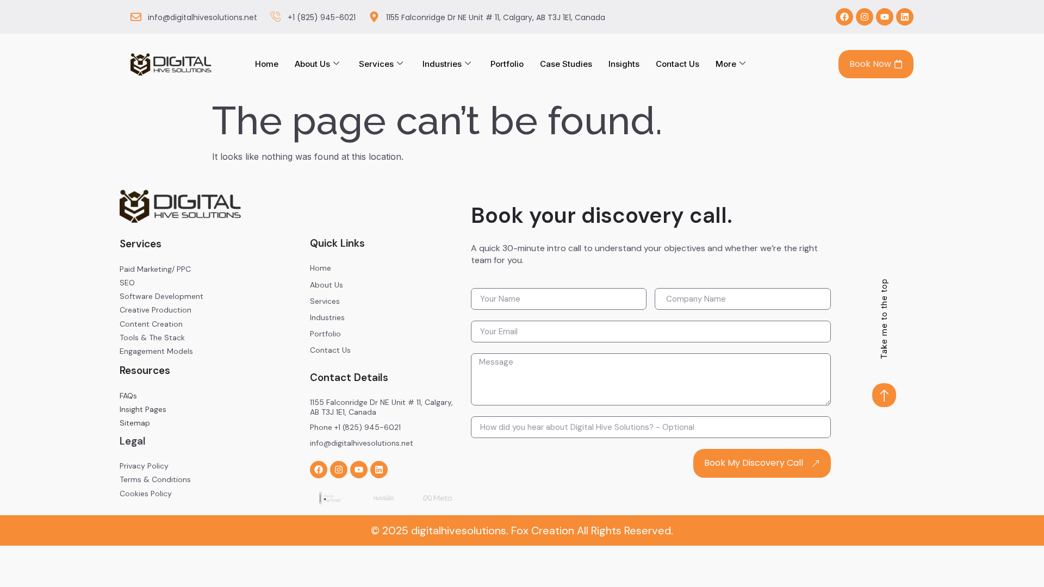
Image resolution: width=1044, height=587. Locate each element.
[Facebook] (844, 17)
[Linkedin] (904, 17)
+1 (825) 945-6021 (322, 17)
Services (376, 64)
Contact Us (677, 64)
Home (266, 64)
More (726, 64)
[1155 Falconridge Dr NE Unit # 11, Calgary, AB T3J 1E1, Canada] (374, 16)
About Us (312, 64)
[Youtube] (884, 17)
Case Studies (566, 64)
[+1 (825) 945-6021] (275, 16)
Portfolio (507, 64)
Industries (442, 64)
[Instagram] (864, 17)
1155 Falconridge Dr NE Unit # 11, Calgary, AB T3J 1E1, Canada (495, 17)
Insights (623, 64)
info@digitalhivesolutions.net (202, 17)
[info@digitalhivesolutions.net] (135, 16)
